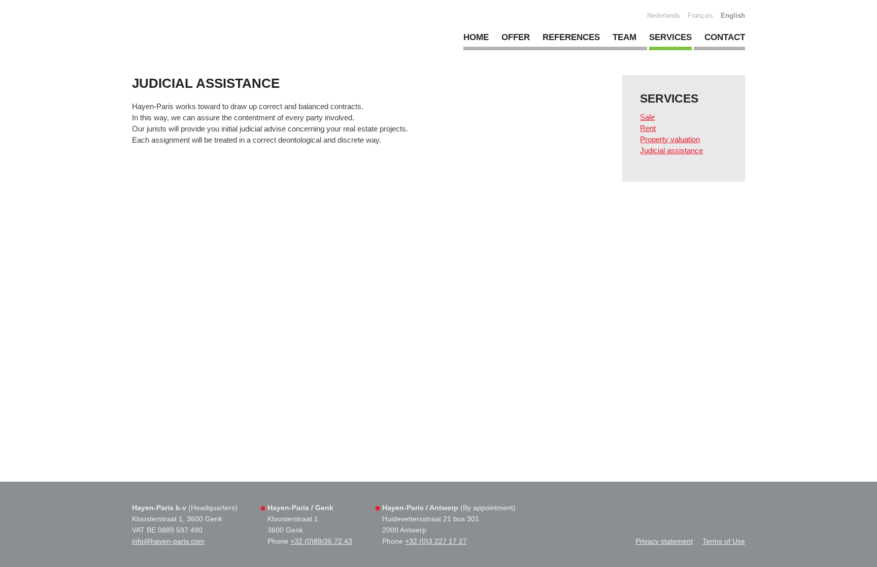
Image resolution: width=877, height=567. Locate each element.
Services (670, 37)
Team (624, 37)
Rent (648, 128)
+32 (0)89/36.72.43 (321, 541)
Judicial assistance (671, 150)
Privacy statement (664, 541)
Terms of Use (723, 541)
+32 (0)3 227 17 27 (436, 541)
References (571, 37)
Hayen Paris (219, 35)
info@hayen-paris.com (168, 541)
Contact (724, 37)
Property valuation (670, 139)
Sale (647, 117)
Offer (515, 37)
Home (476, 37)
